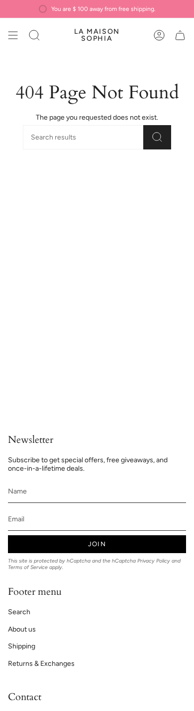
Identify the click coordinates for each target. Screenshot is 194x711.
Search (19, 612)
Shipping (21, 646)
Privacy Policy (153, 561)
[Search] (157, 137)
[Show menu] (13, 35)
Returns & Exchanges (41, 663)
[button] (34, 35)
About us (22, 629)
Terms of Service (28, 567)
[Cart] (180, 35)
